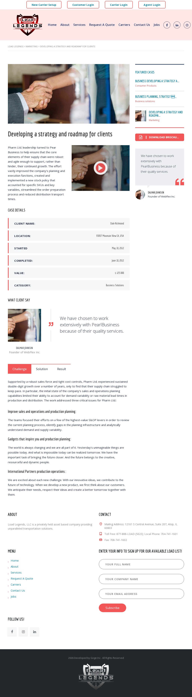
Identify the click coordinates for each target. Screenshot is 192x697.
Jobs (157, 25)
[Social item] (12, 631)
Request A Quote (102, 25)
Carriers (124, 25)
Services (79, 25)
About (65, 25)
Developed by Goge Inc (87, 658)
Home (52, 25)
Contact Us (142, 25)
